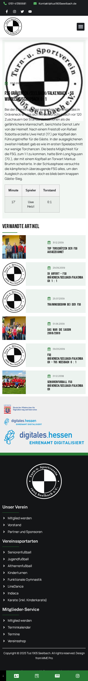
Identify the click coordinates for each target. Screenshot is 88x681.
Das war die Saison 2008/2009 (59, 331)
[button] (80, 27)
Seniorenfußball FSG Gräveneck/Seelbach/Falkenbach (65, 385)
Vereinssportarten (20, 541)
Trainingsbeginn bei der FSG (64, 304)
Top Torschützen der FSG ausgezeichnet (62, 250)
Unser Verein (15, 506)
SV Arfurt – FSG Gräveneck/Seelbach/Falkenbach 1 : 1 (65, 277)
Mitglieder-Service (20, 609)
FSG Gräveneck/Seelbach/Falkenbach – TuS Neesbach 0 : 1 (65, 358)
